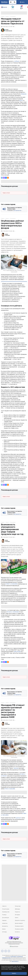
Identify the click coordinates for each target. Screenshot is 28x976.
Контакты (17, 931)
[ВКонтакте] (6, 178)
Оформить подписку (20, 920)
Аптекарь (4, 931)
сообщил (16, 61)
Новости (7, 16)
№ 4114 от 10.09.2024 (13, 612)
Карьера (4, 920)
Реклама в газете (19, 926)
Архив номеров (19, 923)
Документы (5, 926)
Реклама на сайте (19, 929)
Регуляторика (13, 16)
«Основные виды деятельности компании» (14, 942)
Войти (22, 2)
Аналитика (4, 923)
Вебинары (17, 909)
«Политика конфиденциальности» (14, 941)
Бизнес (4, 929)
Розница (4, 914)
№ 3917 (7, 584)
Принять (14, 973)
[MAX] (4, 178)
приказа (16, 768)
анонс (21, 100)
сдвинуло (18, 817)
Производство (5, 911)
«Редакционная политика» (14, 943)
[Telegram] (2, 178)
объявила (23, 94)
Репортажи (18, 906)
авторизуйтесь (17, 210)
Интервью (17, 914)
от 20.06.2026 (13, 584)
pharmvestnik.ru (15, 961)
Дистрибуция (5, 917)
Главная (2, 16)
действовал (17, 651)
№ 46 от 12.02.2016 (9, 788)
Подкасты (17, 911)
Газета (16, 917)
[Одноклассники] (8, 178)
